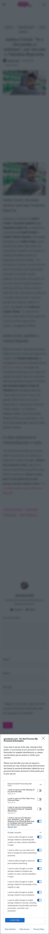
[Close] (44, 739)
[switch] (39, 790)
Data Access (24, 929)
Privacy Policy (38, 929)
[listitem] (24, 784)
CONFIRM (14, 920)
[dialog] (24, 834)
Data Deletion (10, 929)
